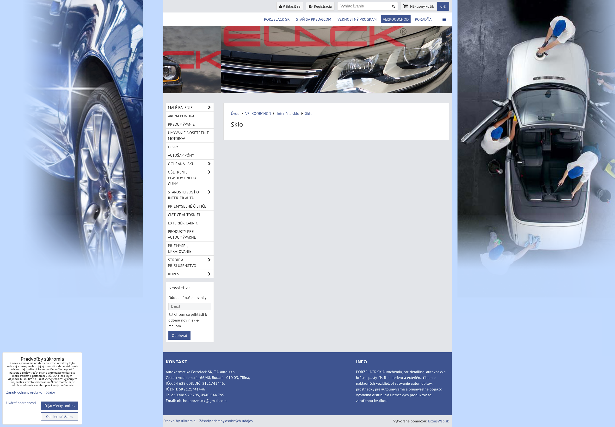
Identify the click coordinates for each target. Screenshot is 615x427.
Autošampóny (181, 155)
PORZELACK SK (277, 19)
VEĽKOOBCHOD (396, 19)
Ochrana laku (181, 163)
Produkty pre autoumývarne (182, 234)
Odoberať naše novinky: (187, 297)
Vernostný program (357, 19)
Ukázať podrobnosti (21, 403)
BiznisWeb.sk (438, 421)
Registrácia (322, 6)
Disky (173, 146)
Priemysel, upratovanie (179, 248)
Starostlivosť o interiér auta (183, 195)
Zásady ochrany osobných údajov (226, 420)
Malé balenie (180, 107)
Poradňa (423, 19)
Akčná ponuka (181, 115)
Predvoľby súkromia (179, 420)
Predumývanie (181, 124)
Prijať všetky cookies (59, 405)
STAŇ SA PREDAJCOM (313, 19)
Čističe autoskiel (184, 214)
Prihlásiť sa (291, 6)
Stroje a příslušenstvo (182, 262)
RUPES (173, 274)
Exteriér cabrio (183, 223)
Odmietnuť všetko (59, 416)
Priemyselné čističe (187, 206)
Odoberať (179, 335)
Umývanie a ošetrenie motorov (188, 135)
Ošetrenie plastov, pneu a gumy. (182, 178)
